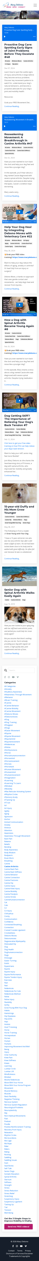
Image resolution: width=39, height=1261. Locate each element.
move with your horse (13, 1082)
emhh (6, 963)
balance (7, 841)
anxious (7, 827)
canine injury (9, 246)
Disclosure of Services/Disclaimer (19, 1253)
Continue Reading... (12, 106)
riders (6, 1149)
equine (7, 969)
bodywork (8, 855)
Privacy (28, 1251)
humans (7, 1044)
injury (6, 1052)
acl (5, 805)
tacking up (9, 1204)
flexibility (8, 1002)
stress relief (9, 1193)
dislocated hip (10, 944)
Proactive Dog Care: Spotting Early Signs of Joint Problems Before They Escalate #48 (19, 51)
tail (5, 1207)
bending (7, 847)
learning (8, 1066)
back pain (8, 839)
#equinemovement (12, 742)
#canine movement (12, 711)
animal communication (13, 822)
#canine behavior (11, 705)
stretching (8, 1196)
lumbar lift (9, 1071)
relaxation (8, 1132)
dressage (8, 958)
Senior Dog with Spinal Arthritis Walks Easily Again (19, 593)
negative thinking (12, 1099)
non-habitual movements (15, 1116)
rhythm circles (10, 1135)
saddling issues (10, 1160)
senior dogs (26, 435)
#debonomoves (11, 716)
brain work (9, 858)
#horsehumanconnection (14, 755)
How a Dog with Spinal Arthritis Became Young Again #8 (19, 324)
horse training (10, 1032)
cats (6, 905)
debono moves (9, 339)
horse (6, 1030)
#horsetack (9, 766)
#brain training (11, 700)
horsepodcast (10, 1035)
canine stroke (10, 897)
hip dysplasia (9, 1016)
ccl (5, 908)
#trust (7, 802)
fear (6, 983)
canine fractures (11, 880)
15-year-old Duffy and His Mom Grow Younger (19, 509)
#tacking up (9, 800)
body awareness (11, 850)
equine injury (9, 971)
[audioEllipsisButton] (34, 36)
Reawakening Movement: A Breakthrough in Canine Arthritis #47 (18, 139)
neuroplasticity (10, 1110)
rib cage (7, 1141)
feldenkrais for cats (12, 991)
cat (5, 902)
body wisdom (9, 852)
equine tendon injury (13, 977)
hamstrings (9, 1013)
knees (6, 1063)
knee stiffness (10, 1060)
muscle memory (10, 1091)
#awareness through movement (18, 694)
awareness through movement (17, 836)
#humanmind (10, 772)
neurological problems (13, 1107)
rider (6, 1146)
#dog (6, 719)
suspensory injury (11, 1199)
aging (6, 243)
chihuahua (8, 913)
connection (9, 927)
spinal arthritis (9, 153)
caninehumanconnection (14, 899)
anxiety (7, 825)
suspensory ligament (13, 1201)
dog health (9, 949)
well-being (8, 1213)
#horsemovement (11, 761)
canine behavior (11, 874)
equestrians (9, 966)
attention (8, 830)
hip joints (15, 64)
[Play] (4, 36)
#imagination (9, 778)
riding (6, 1152)
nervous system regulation (15, 1105)
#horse (7, 753)
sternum (7, 1179)
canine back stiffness (23, 150)
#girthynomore (10, 750)
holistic (7, 1024)
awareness (8, 833)
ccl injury (7, 64)
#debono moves (17, 61)
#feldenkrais (9, 744)
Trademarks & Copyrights (19, 1256)
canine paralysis (11, 894)
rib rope (8, 1143)
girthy (6, 1005)
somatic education (11, 1174)
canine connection (12, 877)
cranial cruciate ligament (14, 930)
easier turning (10, 960)
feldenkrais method (26, 339)
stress (6, 1188)
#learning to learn (12, 783)
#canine (7, 61)
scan (6, 1163)
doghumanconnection (13, 952)
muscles (7, 1093)
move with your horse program (17, 1085)
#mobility (8, 789)
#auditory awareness (13, 692)
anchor (7, 819)
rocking (7, 1154)
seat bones (9, 1166)
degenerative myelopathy (14, 941)
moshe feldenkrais (12, 1080)
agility (6, 811)
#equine (7, 733)
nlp (5, 1113)
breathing (8, 861)
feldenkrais (9, 988)
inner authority (10, 1055)
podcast (7, 1121)
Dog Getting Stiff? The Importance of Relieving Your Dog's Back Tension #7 (18, 420)
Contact (11, 1251)
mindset (7, 1077)
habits (7, 1010)
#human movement (12, 769)
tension (7, 1210)
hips (6, 1021)
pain (6, 1118)
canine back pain (10, 150)
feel (6, 985)
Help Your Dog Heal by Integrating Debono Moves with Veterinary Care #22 (18, 232)
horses (7, 1038)
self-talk (8, 1168)
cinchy (7, 916)
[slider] (20, 221)
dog (6, 947)
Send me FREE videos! (18, 1226)
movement (8, 1088)
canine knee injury (20, 246)
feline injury (9, 999)
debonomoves (10, 938)
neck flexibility (10, 1096)
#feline (7, 747)
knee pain (8, 1057)
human (7, 1041)
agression (8, 816)
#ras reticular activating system (17, 791)
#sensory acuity (11, 797)
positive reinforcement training (17, 1127)
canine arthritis (28, 61)
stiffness (7, 1182)
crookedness (9, 933)
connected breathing (13, 924)
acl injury (26, 240)
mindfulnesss (9, 1074)
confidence (8, 922)
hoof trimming (10, 1027)
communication (10, 919)
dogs (17, 339)
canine (7, 600)
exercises (8, 980)
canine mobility (20, 429)
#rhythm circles (11, 794)
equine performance (12, 974)
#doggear (8, 725)
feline (6, 996)
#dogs (7, 728)
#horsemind (9, 758)
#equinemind (9, 739)
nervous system (11, 1102)
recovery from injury (13, 1129)
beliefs (7, 844)
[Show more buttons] (35, 221)
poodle (7, 1124)
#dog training (10, 722)
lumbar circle (10, 1069)
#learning (8, 780)
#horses (7, 764)
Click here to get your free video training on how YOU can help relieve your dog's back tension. (19, 446)
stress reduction (11, 1190)
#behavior (8, 697)
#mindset (8, 786)
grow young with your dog (13, 435)
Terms (19, 1251)
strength (8, 1185)
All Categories (10, 686)
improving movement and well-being (17, 1048)
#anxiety (8, 689)
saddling (7, 1157)
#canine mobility (11, 708)
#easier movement (12, 730)
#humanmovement (12, 775)
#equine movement (12, 736)
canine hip (8, 519)
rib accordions (10, 1138)
